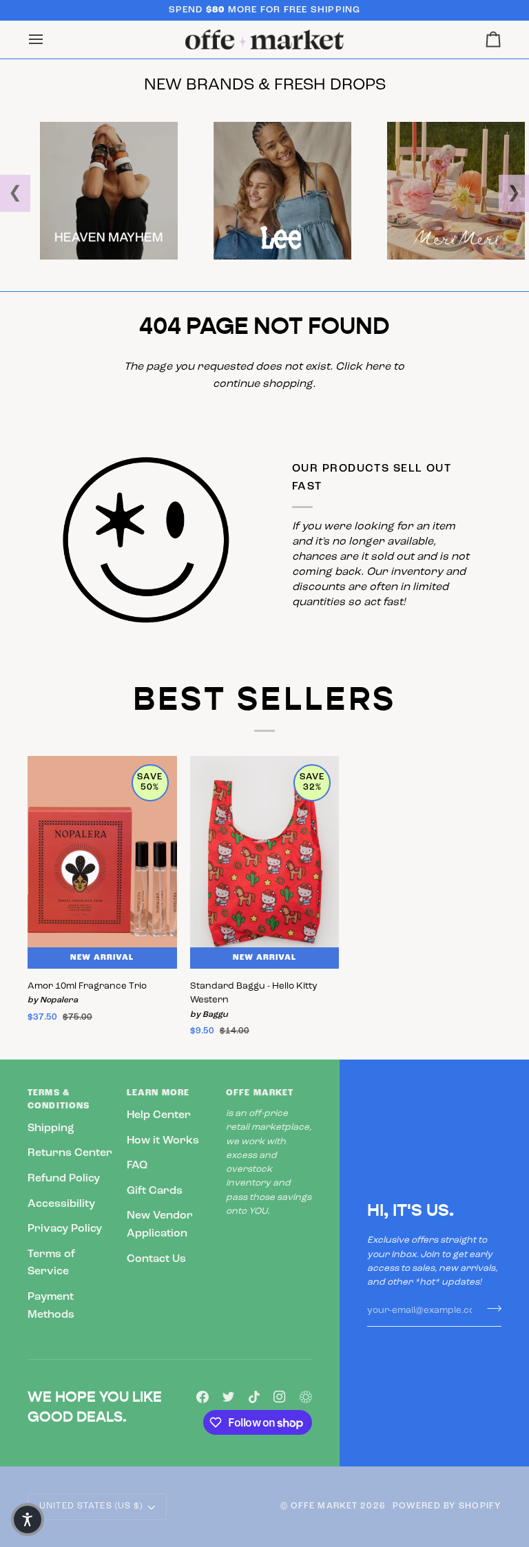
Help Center (159, 1115)
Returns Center (70, 1153)
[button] (27, 1519)
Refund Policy (64, 1178)
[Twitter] (228, 1397)
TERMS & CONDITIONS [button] (59, 1100)
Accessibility (61, 1204)
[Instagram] (279, 1397)
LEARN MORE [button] (158, 1093)
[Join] (490, 1309)
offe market (324, 1506)
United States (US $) (91, 1506)
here (378, 366)
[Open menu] (48, 40)
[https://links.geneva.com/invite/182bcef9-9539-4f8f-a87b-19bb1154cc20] (306, 1397)
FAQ (137, 1165)
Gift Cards (155, 1191)
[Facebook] (202, 1397)
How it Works (163, 1140)
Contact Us (156, 1259)
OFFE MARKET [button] (259, 1093)
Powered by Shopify (447, 1506)
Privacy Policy (65, 1228)
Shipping (51, 1128)
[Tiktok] (254, 1397)
